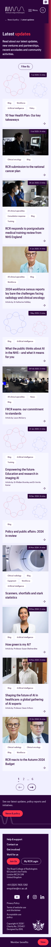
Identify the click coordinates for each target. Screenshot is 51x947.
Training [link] (11, 221)
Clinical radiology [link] (14, 575)
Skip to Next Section (12, 60)
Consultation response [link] (16, 216)
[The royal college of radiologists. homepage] (15, 10)
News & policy (13, 19)
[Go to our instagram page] (35, 897)
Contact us (12, 844)
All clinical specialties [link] (16, 211)
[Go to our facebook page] (28, 897)
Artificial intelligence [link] (16, 108)
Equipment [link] (12, 581)
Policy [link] (32, 108)
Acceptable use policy (14, 915)
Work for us (12, 854)
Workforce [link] (21, 103)
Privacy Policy (13, 903)
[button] (32, 787)
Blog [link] (9, 103)
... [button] (28, 779)
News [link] (32, 397)
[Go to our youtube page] (17, 897)
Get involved (13, 849)
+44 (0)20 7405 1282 (17, 884)
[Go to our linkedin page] (42, 897)
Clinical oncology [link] (14, 159)
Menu (35, 10)
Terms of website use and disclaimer (16, 908)
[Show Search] (43, 10)
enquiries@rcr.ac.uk (17, 888)
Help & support (14, 839)
